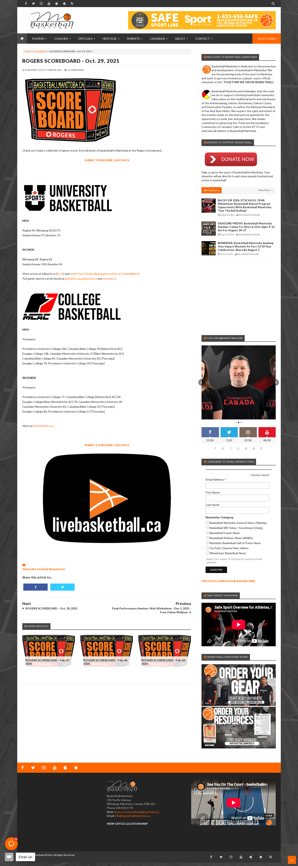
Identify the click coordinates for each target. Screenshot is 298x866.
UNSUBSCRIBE (245, 581)
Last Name (213, 504)
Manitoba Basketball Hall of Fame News (235, 543)
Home (27, 51)
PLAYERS (38, 38)
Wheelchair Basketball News (228, 553)
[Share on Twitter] (62, 587)
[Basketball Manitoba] (52, 20)
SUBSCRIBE (105, 160)
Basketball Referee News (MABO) (231, 538)
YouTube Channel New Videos (229, 548)
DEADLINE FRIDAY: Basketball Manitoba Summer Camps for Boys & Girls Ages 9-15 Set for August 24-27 (246, 227)
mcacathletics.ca (43, 426)
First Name (213, 492)
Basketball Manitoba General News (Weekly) (238, 522)
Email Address (216, 480)
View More (264, 190)
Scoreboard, (76, 70)
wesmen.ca (109, 278)
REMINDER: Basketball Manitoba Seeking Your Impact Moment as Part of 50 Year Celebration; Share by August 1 (245, 246)
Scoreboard (40, 51)
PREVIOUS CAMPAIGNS (218, 581)
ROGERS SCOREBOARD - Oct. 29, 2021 (71, 61)
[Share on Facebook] (35, 587)
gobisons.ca (72, 278)
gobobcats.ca (88, 278)
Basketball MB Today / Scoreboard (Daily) (236, 528)
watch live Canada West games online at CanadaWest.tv (104, 273)
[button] (201, 382)
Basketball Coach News (225, 533)
